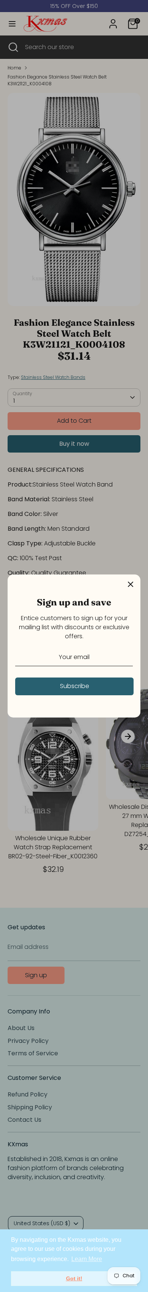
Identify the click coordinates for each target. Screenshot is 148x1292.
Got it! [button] (74, 1278)
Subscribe (74, 686)
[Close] (130, 584)
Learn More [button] (86, 1259)
